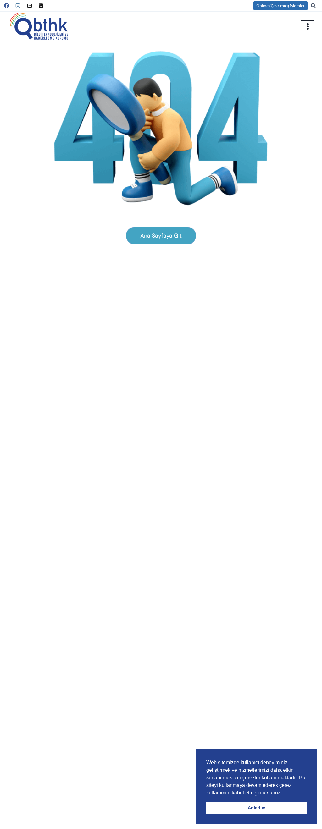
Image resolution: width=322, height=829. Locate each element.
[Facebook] (7, 6)
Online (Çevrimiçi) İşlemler (280, 5)
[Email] (30, 6)
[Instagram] (18, 6)
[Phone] (41, 6)
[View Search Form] (316, 5)
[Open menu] (307, 26)
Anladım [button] (256, 807)
